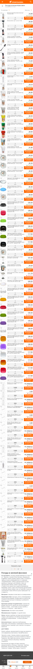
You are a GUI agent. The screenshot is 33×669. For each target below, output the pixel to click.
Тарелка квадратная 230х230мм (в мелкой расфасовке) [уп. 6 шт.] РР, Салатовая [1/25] (15, 218)
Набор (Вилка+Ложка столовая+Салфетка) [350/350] (14, 462)
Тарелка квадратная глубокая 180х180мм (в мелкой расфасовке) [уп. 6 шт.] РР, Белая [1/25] (15, 352)
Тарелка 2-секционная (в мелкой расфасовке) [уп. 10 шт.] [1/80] (15, 163)
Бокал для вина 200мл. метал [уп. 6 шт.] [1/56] (15, 273)
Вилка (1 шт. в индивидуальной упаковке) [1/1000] (14, 383)
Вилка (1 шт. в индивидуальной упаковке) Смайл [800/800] (14, 407)
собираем (13, 662)
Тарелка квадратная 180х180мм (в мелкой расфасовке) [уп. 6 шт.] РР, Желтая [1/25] (15, 297)
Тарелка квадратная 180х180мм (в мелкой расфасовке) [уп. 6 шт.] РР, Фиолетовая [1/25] (15, 320)
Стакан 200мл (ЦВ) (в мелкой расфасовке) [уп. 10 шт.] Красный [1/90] (15, 131)
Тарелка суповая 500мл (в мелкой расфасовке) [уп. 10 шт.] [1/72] (15, 250)
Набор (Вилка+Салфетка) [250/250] (15, 477)
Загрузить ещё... (16, 566)
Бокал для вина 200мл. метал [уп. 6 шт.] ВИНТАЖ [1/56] (15, 549)
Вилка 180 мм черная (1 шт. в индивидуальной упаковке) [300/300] (14, 415)
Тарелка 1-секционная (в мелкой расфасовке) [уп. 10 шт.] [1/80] (15, 155)
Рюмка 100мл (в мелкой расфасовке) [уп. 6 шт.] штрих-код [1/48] (15, 92)
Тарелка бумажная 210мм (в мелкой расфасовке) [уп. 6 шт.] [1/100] (14, 187)
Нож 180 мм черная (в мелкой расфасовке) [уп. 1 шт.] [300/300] (15, 517)
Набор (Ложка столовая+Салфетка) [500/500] (15, 509)
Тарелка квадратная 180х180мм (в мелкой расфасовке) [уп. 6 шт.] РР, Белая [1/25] (15, 289)
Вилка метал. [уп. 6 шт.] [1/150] (14, 20)
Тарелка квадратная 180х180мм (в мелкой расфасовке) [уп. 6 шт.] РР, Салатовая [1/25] (15, 312)
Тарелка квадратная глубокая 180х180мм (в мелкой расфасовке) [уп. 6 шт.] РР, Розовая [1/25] (15, 368)
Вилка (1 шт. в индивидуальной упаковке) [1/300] (14, 391)
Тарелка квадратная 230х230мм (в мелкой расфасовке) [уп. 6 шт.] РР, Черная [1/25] (15, 226)
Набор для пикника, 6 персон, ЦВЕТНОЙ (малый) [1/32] (14, 68)
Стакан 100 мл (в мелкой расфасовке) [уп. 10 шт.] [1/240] (14, 100)
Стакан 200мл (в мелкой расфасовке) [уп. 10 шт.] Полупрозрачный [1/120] (13, 108)
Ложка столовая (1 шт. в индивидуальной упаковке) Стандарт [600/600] (14, 454)
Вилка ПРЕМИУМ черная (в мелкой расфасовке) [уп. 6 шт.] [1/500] (15, 29)
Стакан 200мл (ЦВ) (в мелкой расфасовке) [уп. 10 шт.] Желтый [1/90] (15, 116)
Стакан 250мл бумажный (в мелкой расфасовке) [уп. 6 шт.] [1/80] (14, 139)
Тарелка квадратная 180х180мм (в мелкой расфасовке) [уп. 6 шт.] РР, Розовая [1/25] (15, 305)
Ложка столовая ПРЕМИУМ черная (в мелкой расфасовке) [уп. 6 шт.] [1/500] (15, 53)
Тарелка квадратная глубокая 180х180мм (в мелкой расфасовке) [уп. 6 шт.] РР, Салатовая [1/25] (15, 234)
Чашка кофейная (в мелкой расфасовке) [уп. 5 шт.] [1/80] (14, 265)
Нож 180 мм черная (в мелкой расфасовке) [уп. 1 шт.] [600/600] (15, 525)
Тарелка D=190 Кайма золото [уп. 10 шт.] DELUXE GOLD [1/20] (15, 281)
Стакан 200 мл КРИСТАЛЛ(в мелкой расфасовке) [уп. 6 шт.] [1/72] (14, 533)
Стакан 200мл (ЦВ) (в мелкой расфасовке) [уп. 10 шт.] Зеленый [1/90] (15, 124)
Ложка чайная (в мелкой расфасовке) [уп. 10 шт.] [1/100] (14, 61)
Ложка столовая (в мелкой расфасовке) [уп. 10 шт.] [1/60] (14, 37)
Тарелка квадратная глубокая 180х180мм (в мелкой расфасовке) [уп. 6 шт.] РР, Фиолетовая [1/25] (15, 375)
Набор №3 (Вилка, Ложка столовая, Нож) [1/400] (15, 76)
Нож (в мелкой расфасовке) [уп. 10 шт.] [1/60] (15, 84)
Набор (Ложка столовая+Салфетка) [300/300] (15, 501)
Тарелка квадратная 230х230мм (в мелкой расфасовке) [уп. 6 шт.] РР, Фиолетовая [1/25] (15, 344)
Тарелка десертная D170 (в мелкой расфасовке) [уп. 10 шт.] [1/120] (15, 194)
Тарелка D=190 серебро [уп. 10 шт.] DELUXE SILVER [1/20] (15, 179)
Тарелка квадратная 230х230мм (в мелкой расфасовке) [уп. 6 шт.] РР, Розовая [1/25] (15, 210)
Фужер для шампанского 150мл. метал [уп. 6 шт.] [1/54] (15, 257)
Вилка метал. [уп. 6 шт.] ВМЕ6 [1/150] (14, 556)
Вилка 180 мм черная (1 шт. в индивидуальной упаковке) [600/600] (14, 423)
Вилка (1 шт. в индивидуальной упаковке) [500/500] (14, 399)
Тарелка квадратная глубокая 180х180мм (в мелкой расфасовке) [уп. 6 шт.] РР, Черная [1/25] (15, 242)
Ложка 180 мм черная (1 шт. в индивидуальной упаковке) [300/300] (14, 431)
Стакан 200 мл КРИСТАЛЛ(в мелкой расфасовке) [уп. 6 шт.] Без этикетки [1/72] (15, 541)
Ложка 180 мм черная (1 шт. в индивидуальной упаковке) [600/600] (14, 438)
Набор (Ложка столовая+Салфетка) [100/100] (15, 493)
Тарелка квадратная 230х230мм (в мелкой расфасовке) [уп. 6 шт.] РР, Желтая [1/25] (15, 336)
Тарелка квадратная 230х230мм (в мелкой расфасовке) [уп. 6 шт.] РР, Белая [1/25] (15, 328)
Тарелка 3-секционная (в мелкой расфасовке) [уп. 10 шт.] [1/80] (15, 171)
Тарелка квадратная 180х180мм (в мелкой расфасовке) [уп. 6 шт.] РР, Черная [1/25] (15, 202)
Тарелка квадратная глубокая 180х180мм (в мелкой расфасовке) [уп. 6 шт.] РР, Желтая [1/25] (15, 360)
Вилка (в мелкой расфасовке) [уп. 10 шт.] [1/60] (15, 13)
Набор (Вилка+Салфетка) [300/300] (15, 485)
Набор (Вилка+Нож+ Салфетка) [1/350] (14, 470)
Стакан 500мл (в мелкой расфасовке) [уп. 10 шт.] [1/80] (14, 147)
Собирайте (27, 662)
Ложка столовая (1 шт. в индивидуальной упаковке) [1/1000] (14, 446)
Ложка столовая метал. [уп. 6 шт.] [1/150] (15, 45)
